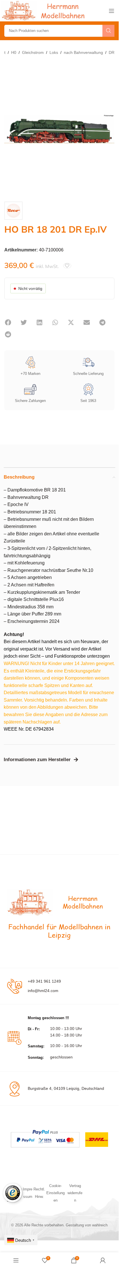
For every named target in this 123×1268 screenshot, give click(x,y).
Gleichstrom (33, 52)
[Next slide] (108, 129)
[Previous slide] (10, 129)
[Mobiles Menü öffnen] (111, 11)
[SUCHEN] (108, 31)
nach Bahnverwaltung (83, 52)
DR (111, 52)
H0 (13, 52)
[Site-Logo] (44, 10)
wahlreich (100, 1225)
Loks (53, 52)
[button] (7, 322)
